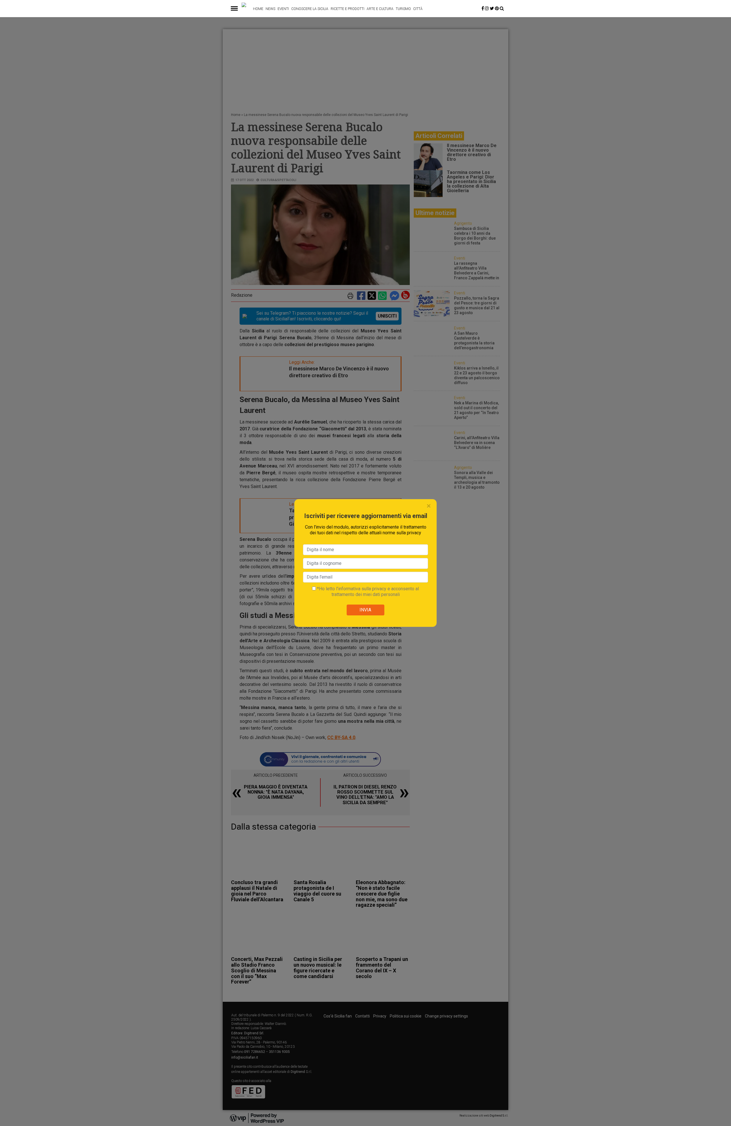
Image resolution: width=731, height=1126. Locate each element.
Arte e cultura (380, 9)
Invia (365, 610)
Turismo (403, 9)
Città (418, 9)
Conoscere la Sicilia (309, 9)
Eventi (283, 9)
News (270, 9)
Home (258, 9)
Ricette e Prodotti (347, 9)
